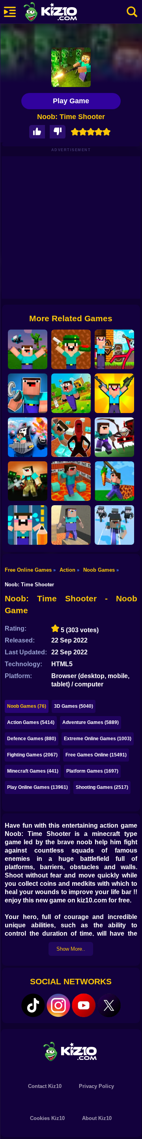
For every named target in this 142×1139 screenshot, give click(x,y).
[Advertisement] (71, 227)
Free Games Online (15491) (96, 755)
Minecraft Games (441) (32, 771)
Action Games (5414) (30, 722)
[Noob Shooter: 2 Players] (71, 349)
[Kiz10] (63, 13)
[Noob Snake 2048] (114, 481)
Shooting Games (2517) (102, 787)
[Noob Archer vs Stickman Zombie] (114, 349)
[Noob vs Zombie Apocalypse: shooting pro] (114, 393)
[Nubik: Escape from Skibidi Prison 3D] (71, 437)
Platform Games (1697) (92, 771)
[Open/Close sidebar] (10, 12)
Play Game (71, 101)
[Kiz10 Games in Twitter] (109, 1005)
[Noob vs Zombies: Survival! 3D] (27, 349)
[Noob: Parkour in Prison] (71, 481)
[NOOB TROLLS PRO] (27, 393)
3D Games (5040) (73, 706)
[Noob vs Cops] (27, 437)
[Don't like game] (57, 132)
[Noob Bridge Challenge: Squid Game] (114, 525)
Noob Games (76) (26, 706)
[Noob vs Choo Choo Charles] (114, 437)
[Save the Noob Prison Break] (27, 525)
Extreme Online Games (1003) (97, 738)
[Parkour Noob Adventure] (71, 393)
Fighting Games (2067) (32, 755)
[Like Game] (37, 132)
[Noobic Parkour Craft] (71, 525)
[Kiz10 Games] (71, 1051)
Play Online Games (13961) (37, 787)
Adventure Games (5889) (90, 722)
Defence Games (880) (31, 738)
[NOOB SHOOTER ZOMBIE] (27, 481)
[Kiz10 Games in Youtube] (83, 1005)
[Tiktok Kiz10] (33, 1005)
